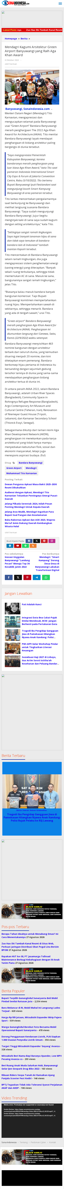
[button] (32, 869)
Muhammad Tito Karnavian (21, 473)
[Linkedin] (10, 546)
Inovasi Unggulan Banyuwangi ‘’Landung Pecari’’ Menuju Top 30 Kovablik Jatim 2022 (17, 560)
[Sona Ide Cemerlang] (16, 2)
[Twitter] (36, 541)
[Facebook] (29, 541)
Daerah (26, 810)
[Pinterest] (44, 541)
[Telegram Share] (37, 577)
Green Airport (14, 468)
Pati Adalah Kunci (31, 604)
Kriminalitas (42, 810)
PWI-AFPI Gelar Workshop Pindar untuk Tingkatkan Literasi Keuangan (40, 647)
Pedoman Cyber (38, 1142)
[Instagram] (51, 541)
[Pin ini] (27, 577)
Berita (19, 810)
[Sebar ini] (9, 577)
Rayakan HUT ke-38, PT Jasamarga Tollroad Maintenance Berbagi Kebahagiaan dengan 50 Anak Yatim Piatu (31, 959)
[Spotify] (25, 546)
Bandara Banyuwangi (30, 462)
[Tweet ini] (18, 577)
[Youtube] (17, 546)
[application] (32, 1121)
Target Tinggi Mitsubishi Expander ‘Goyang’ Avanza (31, 1046)
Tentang (23, 1142)
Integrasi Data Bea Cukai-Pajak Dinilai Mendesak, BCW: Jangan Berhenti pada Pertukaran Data (39, 621)
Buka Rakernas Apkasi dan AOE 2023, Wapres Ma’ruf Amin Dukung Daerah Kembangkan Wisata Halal (30, 523)
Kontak (52, 1142)
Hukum (33, 810)
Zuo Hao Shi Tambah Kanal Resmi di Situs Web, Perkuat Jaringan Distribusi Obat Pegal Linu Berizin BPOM (30, 946)
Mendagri (31, 468)
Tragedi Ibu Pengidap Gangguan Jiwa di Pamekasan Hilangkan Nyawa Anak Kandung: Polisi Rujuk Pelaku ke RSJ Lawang (32, 817)
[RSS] (33, 546)
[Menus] (60, 4)
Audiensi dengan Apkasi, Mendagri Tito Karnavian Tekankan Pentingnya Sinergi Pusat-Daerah (31, 495)
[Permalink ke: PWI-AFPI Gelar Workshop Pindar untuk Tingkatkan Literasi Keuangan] (12, 648)
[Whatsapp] (46, 577)
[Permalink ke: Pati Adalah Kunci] (12, 608)
